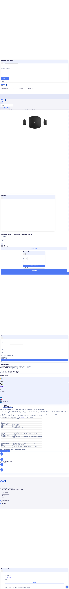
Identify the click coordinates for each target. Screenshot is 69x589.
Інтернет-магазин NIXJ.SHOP (6, 109)
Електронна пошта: (8, 575)
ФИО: (2, 342)
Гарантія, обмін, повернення (7, 501)
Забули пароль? (8, 577)
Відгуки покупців (8, 407)
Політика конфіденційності (7, 498)
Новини (13, 88)
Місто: (2, 352)
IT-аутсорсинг (30, 88)
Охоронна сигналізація (17, 109)
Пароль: (6, 579)
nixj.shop (23, 417)
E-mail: (2, 349)
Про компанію (21, 88)
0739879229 (5, 492)
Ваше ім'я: (3, 65)
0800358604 (5, 491)
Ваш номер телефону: (5, 68)
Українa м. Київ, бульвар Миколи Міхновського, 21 (13, 489)
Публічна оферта (5, 500)
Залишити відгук (5, 451)
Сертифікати (4, 504)
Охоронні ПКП (25, 109)
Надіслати (5, 78)
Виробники (3, 503)
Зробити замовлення (34, 265)
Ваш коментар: (4, 76)
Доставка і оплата (5, 88)
